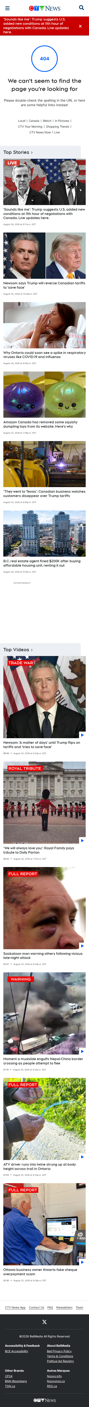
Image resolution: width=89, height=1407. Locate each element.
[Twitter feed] (44, 1321)
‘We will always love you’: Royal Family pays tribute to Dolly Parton (38, 850)
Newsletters (64, 1307)
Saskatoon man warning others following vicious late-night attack (43, 956)
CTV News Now (40, 132)
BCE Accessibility (16, 1351)
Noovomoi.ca (56, 1381)
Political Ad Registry (60, 1361)
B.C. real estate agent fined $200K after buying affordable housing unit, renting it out (42, 563)
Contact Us (36, 1307)
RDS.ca (52, 1386)
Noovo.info (54, 1376)
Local (21, 120)
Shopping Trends (57, 126)
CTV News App (15, 1307)
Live (57, 132)
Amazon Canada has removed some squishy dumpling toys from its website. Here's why (40, 424)
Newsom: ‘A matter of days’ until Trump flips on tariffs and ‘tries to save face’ (41, 745)
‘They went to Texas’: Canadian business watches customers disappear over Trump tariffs (44, 494)
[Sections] (7, 8)
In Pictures (62, 120)
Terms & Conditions (60, 1356)
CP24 (8, 1376)
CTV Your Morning (30, 126)
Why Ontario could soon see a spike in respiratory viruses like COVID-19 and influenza (44, 355)
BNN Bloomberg (16, 1381)
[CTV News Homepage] (44, 8)
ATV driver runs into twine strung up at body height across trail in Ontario (39, 1167)
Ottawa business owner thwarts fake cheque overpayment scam (40, 1272)
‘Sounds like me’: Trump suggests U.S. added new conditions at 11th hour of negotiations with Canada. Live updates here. (44, 214)
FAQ (50, 1307)
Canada (34, 120)
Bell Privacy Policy (59, 1351)
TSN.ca (10, 1386)
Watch (47, 120)
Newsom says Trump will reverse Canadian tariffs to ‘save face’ (44, 285)
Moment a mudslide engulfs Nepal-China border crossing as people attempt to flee (43, 1061)
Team (79, 1307)
